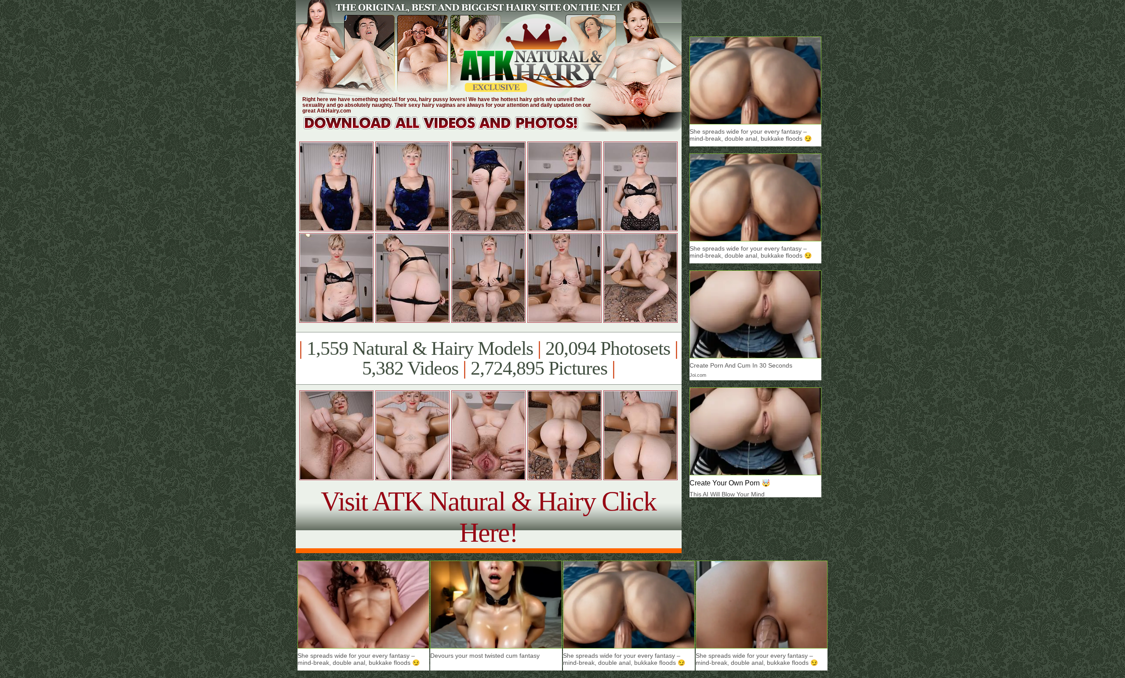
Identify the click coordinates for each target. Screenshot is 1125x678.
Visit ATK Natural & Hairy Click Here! (488, 516)
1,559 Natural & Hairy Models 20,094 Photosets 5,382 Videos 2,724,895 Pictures (488, 358)
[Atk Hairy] (449, 129)
